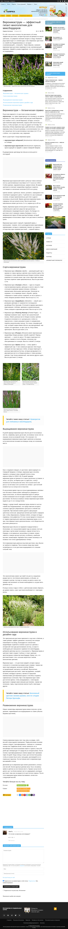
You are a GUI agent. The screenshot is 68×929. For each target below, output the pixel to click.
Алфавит (8, 15)
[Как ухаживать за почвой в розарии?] (48, 39)
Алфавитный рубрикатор (54, 260)
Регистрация (6, 1)
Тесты (8, 4)
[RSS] (67, 1)
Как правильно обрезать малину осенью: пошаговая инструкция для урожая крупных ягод (59, 177)
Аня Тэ (11, 831)
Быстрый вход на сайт (9, 877)
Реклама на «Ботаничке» (38, 920)
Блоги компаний (21, 4)
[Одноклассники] (22, 795)
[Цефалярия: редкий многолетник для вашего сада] (48, 64)
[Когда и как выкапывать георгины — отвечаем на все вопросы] (48, 55)
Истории (49, 245)
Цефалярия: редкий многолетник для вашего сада (58, 64)
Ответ (35, 4)
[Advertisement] (23, 811)
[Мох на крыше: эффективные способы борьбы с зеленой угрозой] (48, 187)
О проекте (9, 920)
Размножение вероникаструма (12, 105)
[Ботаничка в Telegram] (63, 1)
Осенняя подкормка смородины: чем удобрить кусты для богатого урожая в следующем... (58, 206)
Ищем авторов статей (53, 226)
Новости (49, 241)
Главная (3, 15)
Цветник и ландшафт (8, 19)
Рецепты (14, 4)
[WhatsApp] (29, 795)
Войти (2, 1)
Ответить (12, 840)
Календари (15, 15)
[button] (66, 4)
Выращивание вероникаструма (12, 100)
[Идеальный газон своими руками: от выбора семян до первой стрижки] (48, 166)
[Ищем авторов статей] (55, 222)
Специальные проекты (25, 15)
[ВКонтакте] (20, 795)
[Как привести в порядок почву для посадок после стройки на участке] (48, 45)
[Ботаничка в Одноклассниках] (58, 1)
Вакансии (28, 920)
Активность (12, 1)
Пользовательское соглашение (52, 920)
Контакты (42, 923)
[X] (32, 795)
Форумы (29, 4)
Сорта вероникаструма (10, 96)
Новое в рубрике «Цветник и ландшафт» (54, 22)
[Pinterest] (25, 795)
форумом (22, 865)
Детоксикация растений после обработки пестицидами (59, 197)
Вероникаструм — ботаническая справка (15, 93)
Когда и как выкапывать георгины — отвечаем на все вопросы (59, 55)
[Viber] (34, 795)
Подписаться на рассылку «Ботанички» (15, 890)
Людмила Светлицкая (8, 31)
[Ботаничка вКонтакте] (60, 1)
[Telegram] (27, 795)
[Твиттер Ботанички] (65, 1)
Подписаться (32, 881)
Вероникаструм (21, 785)
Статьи (2, 4)
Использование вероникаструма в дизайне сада (18, 102)
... (27, 785)
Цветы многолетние (23, 790)
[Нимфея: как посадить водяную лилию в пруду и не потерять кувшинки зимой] (48, 29)
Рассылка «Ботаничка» (18, 920)
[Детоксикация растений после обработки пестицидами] (48, 197)
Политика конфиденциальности (31, 923)
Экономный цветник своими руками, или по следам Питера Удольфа (22, 695)
